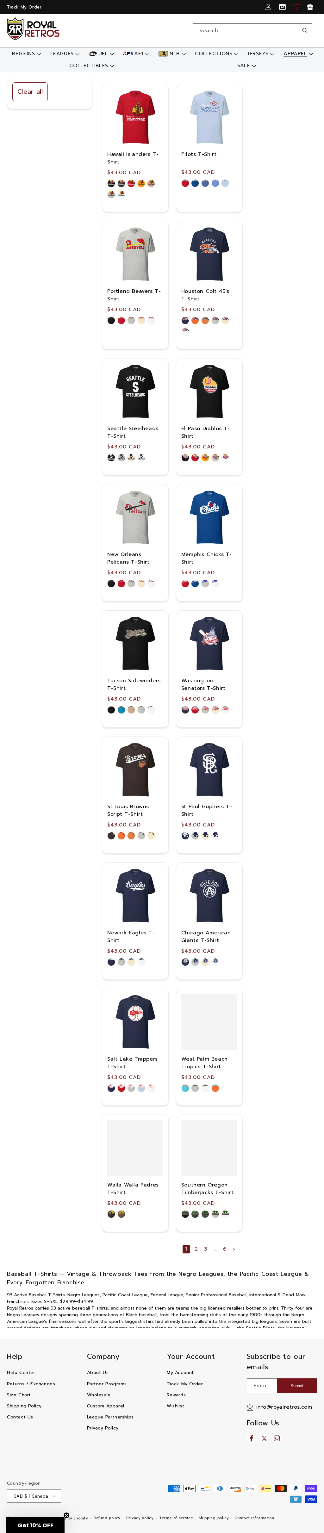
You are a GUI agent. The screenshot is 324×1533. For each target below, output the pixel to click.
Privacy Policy (103, 1428)
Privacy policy (139, 1518)
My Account (180, 1372)
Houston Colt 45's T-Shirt (205, 295)
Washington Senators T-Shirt (203, 684)
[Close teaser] (66, 1515)
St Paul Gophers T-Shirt (206, 810)
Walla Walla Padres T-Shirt (133, 1188)
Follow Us (263, 1423)
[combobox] (252, 31)
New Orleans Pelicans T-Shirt (128, 558)
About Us (98, 1372)
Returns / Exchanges (31, 1384)
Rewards (176, 1395)
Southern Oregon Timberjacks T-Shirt (207, 1188)
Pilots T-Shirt (198, 154)
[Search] (305, 31)
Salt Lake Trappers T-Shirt (132, 1062)
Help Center (21, 1372)
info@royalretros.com (284, 1407)
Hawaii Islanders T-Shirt (133, 158)
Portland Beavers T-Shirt (134, 295)
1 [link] (186, 1249)
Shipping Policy (24, 1406)
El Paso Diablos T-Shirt (205, 432)
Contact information (254, 1518)
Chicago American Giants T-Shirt (206, 936)
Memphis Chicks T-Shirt (206, 558)
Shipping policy (214, 1518)
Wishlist (175, 1406)
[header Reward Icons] (310, 7)
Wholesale (99, 1395)
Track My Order (24, 7)
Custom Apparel (105, 1406)
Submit (296, 1385)
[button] (25, 54)
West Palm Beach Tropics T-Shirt (204, 1062)
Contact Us (20, 1417)
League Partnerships (110, 1417)
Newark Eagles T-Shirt (131, 936)
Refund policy (107, 1518)
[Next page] (234, 1250)
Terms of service (176, 1518)
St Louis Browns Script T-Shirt (128, 810)
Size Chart (19, 1395)
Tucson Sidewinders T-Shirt (134, 684)
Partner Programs (107, 1384)
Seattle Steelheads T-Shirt (133, 432)
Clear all (30, 91)
